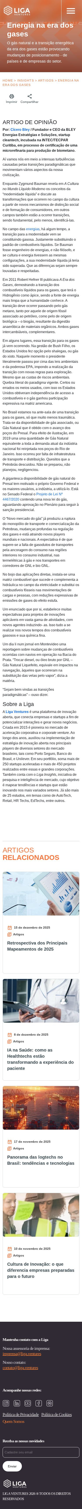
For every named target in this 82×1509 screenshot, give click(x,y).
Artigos (46, 80)
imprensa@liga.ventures (22, 1353)
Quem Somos (13, 1421)
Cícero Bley (20, 129)
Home (8, 80)
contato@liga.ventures (20, 1367)
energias (33, 229)
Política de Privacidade (21, 1414)
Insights (25, 80)
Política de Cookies (56, 1414)
